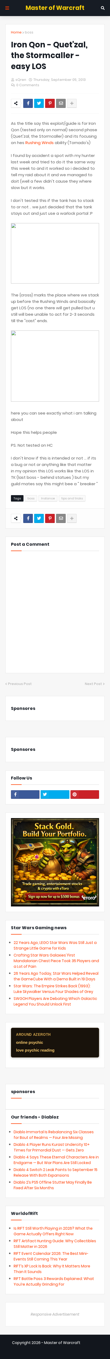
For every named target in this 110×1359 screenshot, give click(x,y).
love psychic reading (35, 1050)
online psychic (29, 1042)
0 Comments (27, 85)
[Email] (61, 103)
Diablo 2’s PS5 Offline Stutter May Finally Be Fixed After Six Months (53, 1185)
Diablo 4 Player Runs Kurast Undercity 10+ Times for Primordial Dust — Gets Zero (52, 1147)
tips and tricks (72, 498)
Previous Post (20, 683)
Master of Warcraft (55, 8)
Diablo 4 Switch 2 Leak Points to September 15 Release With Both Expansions (55, 1172)
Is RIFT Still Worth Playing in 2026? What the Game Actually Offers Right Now (53, 1231)
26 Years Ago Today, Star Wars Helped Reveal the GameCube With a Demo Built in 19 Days (56, 976)
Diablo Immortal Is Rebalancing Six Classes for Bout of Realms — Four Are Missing (54, 1134)
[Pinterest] (50, 103)
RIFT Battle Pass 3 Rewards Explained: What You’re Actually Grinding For (54, 1281)
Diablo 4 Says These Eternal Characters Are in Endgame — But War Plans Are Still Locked (56, 1159)
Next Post (93, 683)
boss (29, 32)
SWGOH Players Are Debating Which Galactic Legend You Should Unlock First (55, 1001)
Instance (48, 498)
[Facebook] (28, 103)
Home (16, 32)
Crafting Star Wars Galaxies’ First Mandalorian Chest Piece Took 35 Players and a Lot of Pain (56, 961)
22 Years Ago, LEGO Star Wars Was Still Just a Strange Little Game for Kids (55, 945)
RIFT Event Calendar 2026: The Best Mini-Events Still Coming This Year (51, 1256)
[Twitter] (39, 103)
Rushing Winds (39, 142)
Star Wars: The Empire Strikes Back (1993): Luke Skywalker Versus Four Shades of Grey (53, 988)
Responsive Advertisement (55, 1314)
